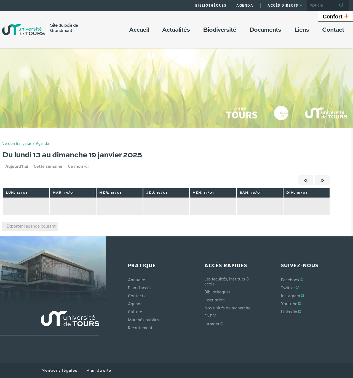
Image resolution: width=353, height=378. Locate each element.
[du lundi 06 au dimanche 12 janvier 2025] (305, 180)
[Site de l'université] (49, 323)
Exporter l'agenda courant (31, 226)
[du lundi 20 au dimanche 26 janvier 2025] (322, 180)
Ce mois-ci (78, 166)
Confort (335, 16)
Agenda (42, 144)
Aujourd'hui (16, 166)
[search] (321, 5)
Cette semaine (48, 166)
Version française (16, 144)
